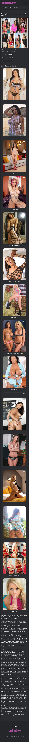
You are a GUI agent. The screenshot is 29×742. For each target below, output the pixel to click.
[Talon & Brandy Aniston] (14, 264)
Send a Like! (8, 61)
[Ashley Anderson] (14, 156)
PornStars (10, 54)
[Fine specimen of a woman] (14, 414)
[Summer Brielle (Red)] (14, 558)
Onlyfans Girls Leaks (20, 724)
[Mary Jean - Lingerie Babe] (14, 84)
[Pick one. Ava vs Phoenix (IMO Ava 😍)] (14, 336)
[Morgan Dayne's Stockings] (14, 228)
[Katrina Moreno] (14, 120)
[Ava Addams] (14, 393)
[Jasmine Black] (14, 372)
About (5, 724)
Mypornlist (14, 726)
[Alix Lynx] (14, 594)
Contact (10, 724)
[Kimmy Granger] (14, 450)
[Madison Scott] (14, 300)
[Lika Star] (14, 486)
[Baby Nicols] (14, 522)
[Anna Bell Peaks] (14, 192)
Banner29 (11, 57)
